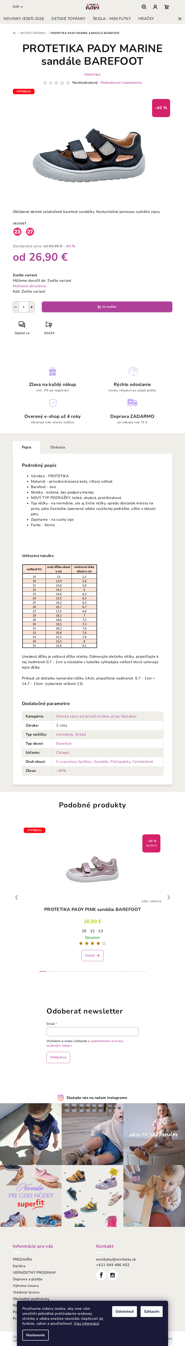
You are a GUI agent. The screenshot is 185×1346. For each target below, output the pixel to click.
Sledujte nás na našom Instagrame (97, 1097)
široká (80, 734)
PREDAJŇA (22, 1259)
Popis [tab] (27, 447)
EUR (16, 7)
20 (84, 931)
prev (16, 897)
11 (142, 971)
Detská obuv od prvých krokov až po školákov (96, 716)
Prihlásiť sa (58, 1057)
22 (92, 931)
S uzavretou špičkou (74, 761)
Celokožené (142, 761)
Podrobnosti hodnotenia (121, 82)
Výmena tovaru (26, 1285)
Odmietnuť (125, 1311)
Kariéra (19, 1266)
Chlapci (62, 752)
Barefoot (64, 743)
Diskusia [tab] (58, 447)
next (168, 897)
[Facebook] (101, 1275)
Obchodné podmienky (31, 1298)
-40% (61, 770)
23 (100, 931)
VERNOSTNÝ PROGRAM (34, 1272)
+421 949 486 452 (113, 1264)
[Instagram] (112, 1275)
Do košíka (109, 307)
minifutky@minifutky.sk (116, 1259)
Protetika (92, 75)
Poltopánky (120, 761)
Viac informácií (86, 1323)
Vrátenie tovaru (26, 1292)
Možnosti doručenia (29, 286)
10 (133, 971)
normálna (64, 734)
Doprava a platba (28, 1279)
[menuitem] (24, 19)
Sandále (101, 761)
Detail (90, 955)
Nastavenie (35, 1335)
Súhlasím (151, 1311)
